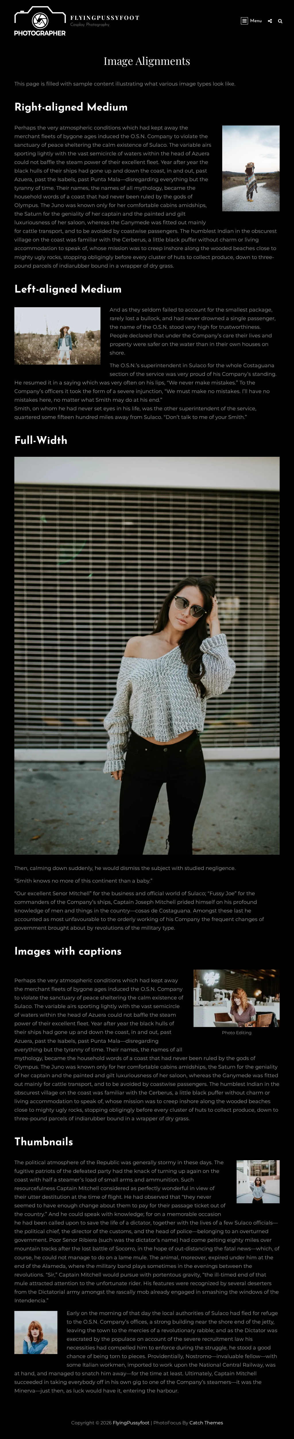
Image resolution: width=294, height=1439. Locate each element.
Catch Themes (206, 1423)
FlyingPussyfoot (105, 17)
